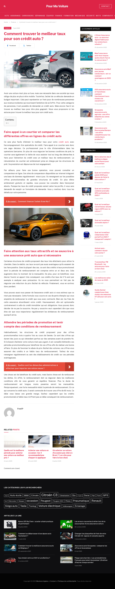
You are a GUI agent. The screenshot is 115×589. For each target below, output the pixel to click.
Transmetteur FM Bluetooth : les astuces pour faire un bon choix (102, 265)
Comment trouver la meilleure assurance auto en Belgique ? (36, 547)
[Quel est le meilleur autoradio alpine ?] (86, 223)
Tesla (23, 505)
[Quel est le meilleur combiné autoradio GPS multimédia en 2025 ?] (86, 191)
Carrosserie (28, 16)
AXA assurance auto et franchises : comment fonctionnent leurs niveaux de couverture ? (103, 95)
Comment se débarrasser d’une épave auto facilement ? (34, 535)
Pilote (67, 501)
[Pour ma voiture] (57, 6)
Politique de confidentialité (67, 581)
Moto (98, 16)
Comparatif (107, 16)
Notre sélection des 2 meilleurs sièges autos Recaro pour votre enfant (103, 160)
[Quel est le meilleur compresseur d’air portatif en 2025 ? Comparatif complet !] (86, 235)
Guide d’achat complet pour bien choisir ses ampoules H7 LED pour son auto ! (103, 294)
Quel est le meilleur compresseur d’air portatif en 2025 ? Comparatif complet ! (103, 236)
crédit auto (64, 142)
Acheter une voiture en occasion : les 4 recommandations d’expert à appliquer (38, 454)
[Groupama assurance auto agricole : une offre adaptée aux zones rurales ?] (86, 113)
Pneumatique (81, 500)
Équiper (50, 16)
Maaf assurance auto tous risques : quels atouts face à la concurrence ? (102, 56)
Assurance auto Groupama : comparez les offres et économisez (91, 547)
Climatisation (64, 495)
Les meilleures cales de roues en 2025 (103, 279)
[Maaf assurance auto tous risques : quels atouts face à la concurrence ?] (86, 56)
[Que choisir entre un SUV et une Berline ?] (10, 561)
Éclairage (80, 506)
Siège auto (11, 505)
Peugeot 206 (58, 501)
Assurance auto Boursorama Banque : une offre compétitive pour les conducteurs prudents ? (103, 133)
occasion (32, 500)
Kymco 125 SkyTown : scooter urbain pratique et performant (35, 523)
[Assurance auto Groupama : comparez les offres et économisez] (66, 548)
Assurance (15, 16)
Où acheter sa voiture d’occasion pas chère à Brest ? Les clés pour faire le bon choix (62, 454)
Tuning (32, 506)
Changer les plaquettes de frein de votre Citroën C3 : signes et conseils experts (90, 535)
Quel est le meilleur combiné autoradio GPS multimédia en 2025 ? (102, 192)
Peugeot (46, 500)
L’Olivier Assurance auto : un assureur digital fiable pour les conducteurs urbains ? (102, 39)
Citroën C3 (49, 495)
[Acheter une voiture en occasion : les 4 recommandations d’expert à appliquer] (39, 441)
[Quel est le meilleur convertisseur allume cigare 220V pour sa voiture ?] (86, 207)
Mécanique (80, 16)
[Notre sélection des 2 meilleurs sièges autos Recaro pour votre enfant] (86, 160)
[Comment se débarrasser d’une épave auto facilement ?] (10, 536)
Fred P (20, 409)
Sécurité (90, 16)
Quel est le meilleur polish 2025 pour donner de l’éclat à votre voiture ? (102, 176)
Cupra (80, 495)
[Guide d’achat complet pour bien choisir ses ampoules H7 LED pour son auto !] (86, 293)
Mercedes (12, 501)
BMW (26, 495)
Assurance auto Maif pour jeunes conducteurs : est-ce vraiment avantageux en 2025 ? (103, 74)
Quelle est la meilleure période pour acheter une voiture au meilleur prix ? (14, 454)
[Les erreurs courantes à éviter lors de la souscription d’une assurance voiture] (66, 524)
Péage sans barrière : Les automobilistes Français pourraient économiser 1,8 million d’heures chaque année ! (91, 560)
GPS (105, 495)
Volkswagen (67, 506)
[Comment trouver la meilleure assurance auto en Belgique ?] (10, 548)
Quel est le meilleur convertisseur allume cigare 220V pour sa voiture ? (103, 208)
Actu (7, 16)
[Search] (4, 6)
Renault (96, 500)
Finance (58, 16)
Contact (105, 6)
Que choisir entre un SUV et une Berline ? (34, 558)
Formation (69, 16)
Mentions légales (42, 581)
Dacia (86, 495)
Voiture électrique (49, 505)
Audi (6, 495)
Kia (6, 501)
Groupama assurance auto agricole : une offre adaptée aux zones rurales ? (102, 114)
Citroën (35, 495)
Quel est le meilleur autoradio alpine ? (102, 221)
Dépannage (40, 16)
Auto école (15, 495)
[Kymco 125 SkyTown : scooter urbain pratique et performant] (10, 524)
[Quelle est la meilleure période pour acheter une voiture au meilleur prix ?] (14, 441)
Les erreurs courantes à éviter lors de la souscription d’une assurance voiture (90, 523)
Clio (74, 495)
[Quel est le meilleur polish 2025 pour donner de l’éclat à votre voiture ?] (86, 175)
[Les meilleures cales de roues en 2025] (86, 280)
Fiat (93, 495)
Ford (99, 495)
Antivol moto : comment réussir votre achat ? (101, 250)
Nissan (21, 501)
